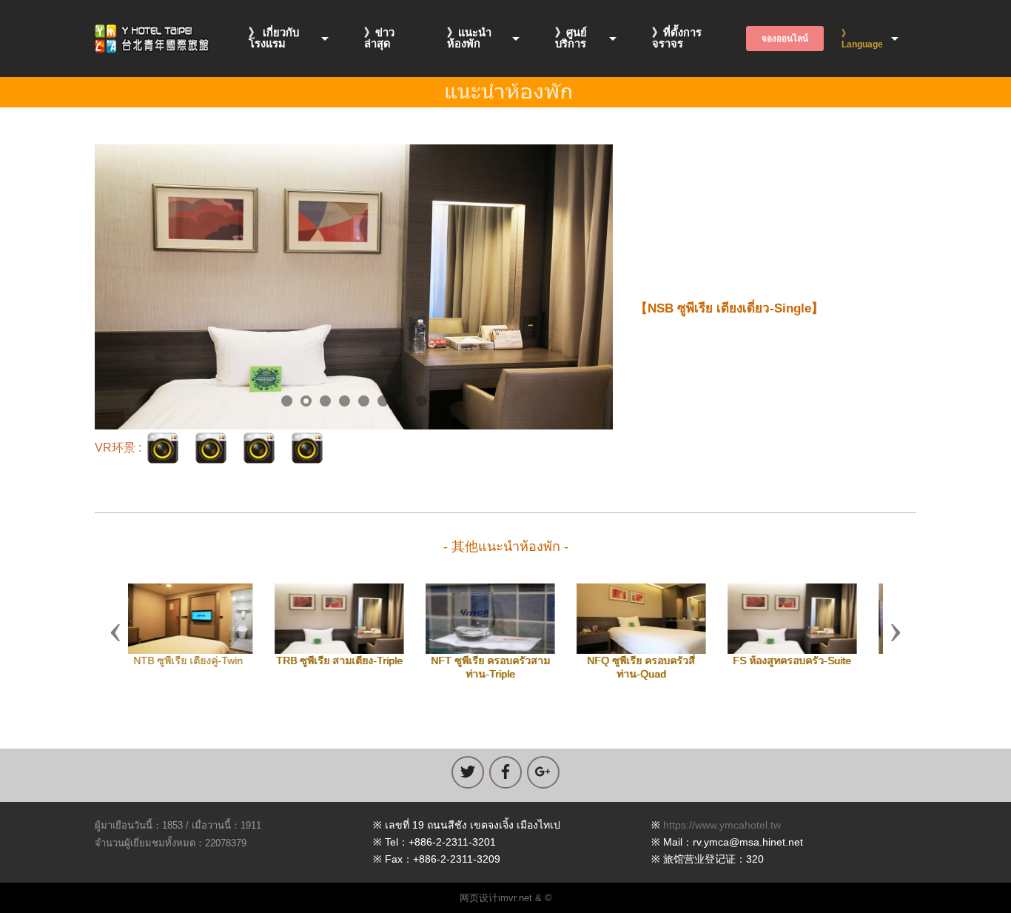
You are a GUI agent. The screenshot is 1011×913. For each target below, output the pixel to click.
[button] (115, 632)
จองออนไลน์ (785, 38)
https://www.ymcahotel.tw (722, 825)
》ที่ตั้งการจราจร (677, 38)
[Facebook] (505, 772)
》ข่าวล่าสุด (379, 38)
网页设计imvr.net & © (506, 897)
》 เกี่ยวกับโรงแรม (274, 38)
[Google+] (543, 772)
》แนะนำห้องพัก (469, 38)
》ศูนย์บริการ (571, 38)
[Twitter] (467, 772)
